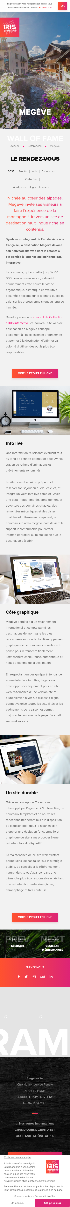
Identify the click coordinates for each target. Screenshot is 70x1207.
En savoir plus (45, 7)
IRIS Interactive (9, 27)
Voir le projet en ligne (35, 373)
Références (35, 146)
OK (63, 5)
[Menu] (62, 20)
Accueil (14, 146)
